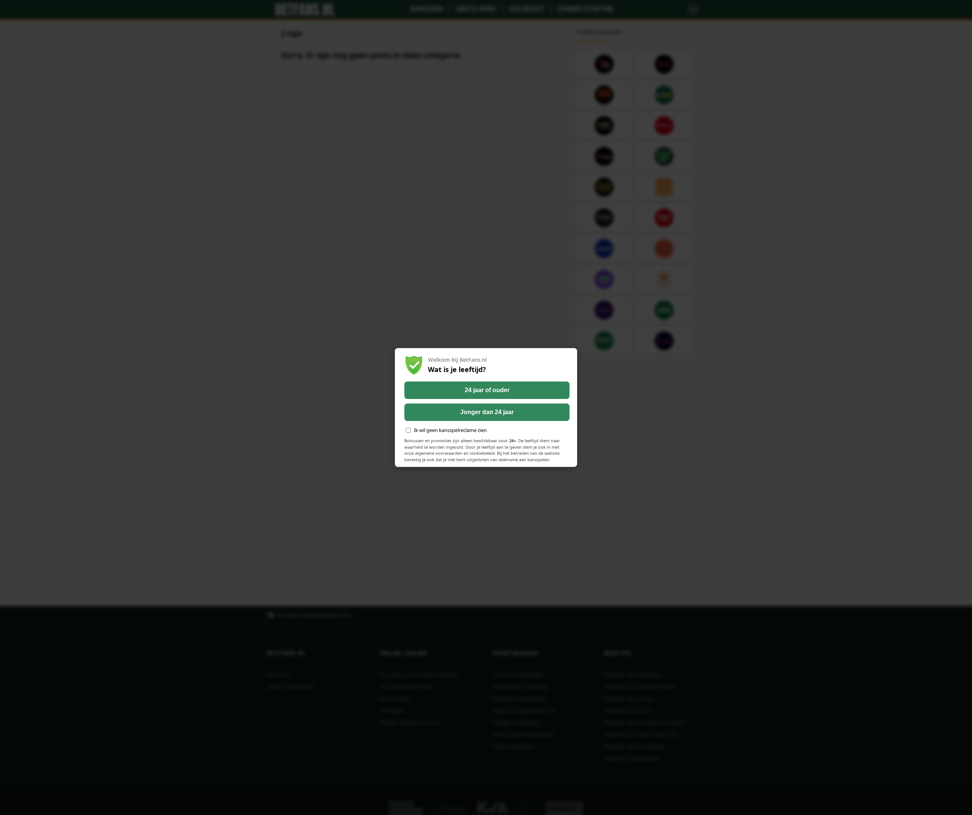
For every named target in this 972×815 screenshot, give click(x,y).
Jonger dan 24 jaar (487, 412)
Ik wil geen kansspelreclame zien (450, 430)
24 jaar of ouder (487, 390)
